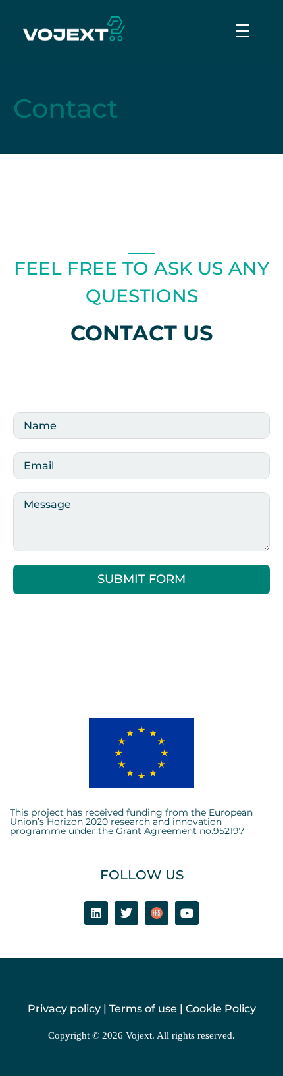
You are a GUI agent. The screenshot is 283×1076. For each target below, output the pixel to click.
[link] (74, 28)
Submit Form (141, 579)
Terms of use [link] (143, 1008)
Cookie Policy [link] (221, 1008)
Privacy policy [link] (64, 1008)
